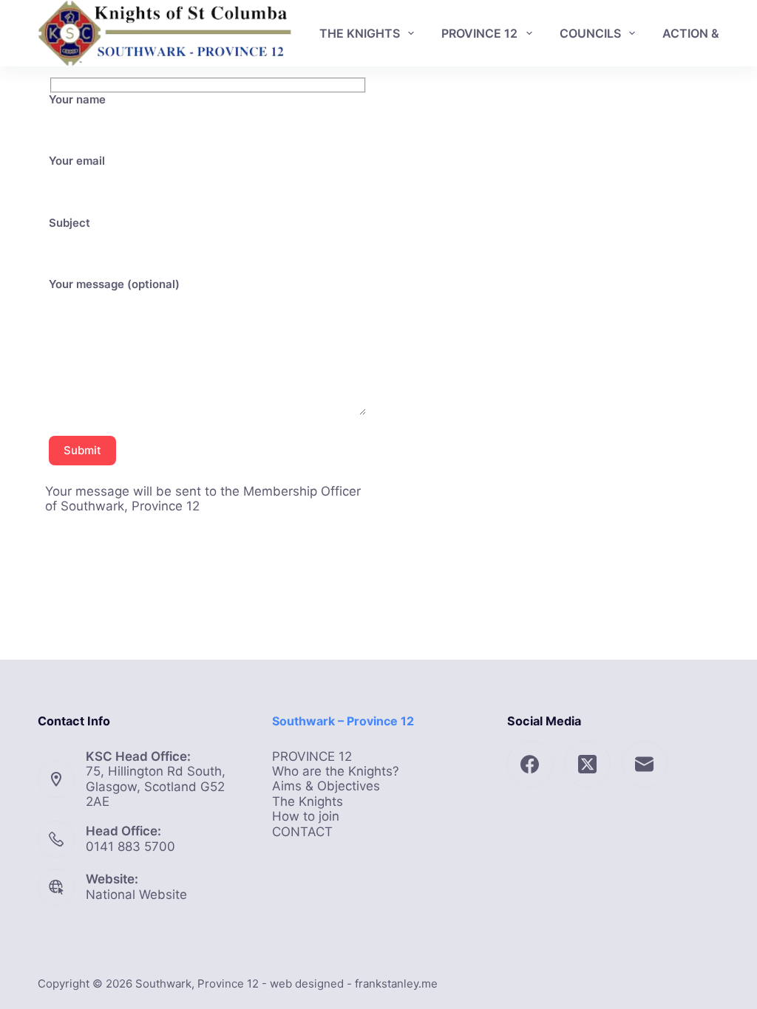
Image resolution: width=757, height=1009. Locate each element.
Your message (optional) (114, 284)
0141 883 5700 (130, 846)
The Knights (307, 801)
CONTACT (302, 831)
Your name (77, 99)
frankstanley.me (396, 983)
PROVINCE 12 (479, 33)
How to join (305, 816)
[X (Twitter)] (587, 764)
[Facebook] (530, 764)
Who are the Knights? (335, 771)
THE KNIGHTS (359, 33)
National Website (136, 894)
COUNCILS (590, 33)
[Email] (645, 764)
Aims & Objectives (326, 786)
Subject (69, 223)
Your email (77, 161)
